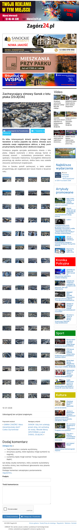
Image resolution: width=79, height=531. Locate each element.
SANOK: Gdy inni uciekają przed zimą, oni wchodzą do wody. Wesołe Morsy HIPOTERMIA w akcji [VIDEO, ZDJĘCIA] (38, 430)
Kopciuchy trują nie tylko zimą (70, 250)
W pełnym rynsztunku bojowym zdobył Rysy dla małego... (59, 104)
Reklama (67, 523)
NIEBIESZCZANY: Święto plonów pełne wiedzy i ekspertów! (71, 103)
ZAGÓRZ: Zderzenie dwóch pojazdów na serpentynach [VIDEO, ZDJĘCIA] (59, 122)
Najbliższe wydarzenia (64, 166)
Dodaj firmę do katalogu (48, 523)
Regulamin (60, 523)
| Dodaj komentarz (11, 516)
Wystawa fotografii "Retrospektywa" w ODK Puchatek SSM (64, 176)
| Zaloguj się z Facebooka (31, 516)
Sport (60, 333)
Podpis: (5, 476)
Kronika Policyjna (62, 261)
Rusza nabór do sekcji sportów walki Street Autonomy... (58, 139)
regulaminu (7, 473)
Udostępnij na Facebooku (17, 131)
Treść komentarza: (10, 484)
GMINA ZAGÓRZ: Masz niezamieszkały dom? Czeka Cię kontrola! (12, 427)
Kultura (61, 395)
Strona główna (34, 523)
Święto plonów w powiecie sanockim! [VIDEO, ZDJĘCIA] (71, 121)
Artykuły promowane (64, 190)
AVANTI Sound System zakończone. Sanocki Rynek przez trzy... (70, 140)
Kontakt (74, 523)
